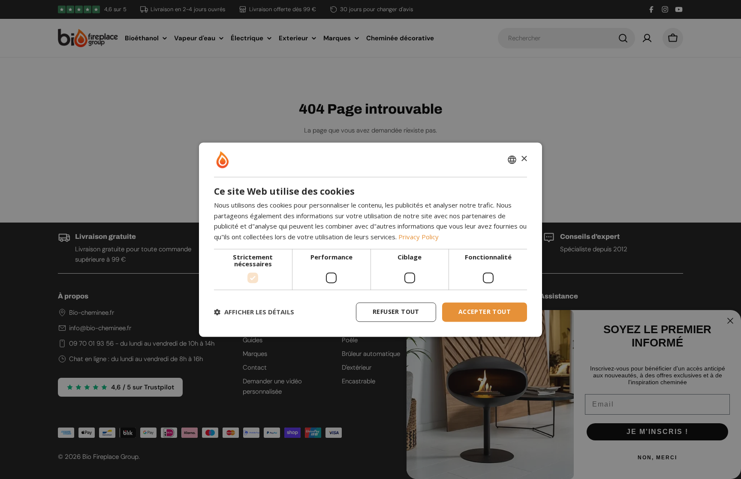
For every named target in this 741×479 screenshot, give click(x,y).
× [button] (524, 159)
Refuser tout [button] (396, 311)
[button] (254, 312)
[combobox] (512, 159)
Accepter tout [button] (484, 311)
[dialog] (370, 239)
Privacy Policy (418, 237)
